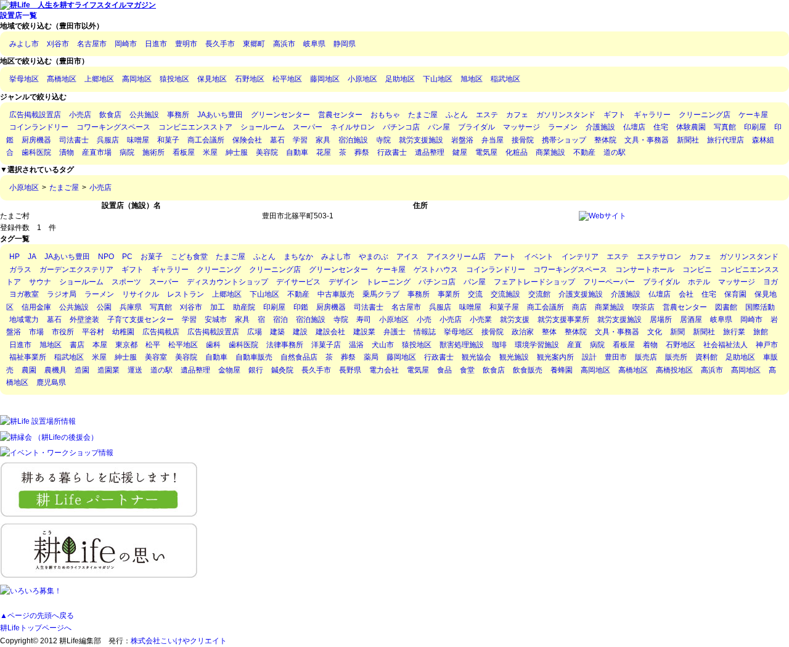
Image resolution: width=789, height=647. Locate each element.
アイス (407, 256)
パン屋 (439, 127)
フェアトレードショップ (534, 282)
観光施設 (514, 357)
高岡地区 (137, 79)
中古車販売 (335, 294)
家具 (323, 140)
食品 (444, 370)
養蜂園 (561, 370)
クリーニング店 (704, 114)
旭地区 (471, 79)
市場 (36, 332)
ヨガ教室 (24, 294)
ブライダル (476, 127)
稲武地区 (505, 79)
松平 (152, 344)
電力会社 (384, 370)
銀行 (255, 370)
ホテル (699, 282)
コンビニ (697, 269)
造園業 (108, 370)
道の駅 (614, 152)
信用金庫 (36, 307)
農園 (29, 370)
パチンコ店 (401, 127)
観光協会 (476, 357)
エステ (487, 114)
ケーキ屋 (753, 114)
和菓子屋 (504, 307)
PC (127, 256)
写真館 (725, 127)
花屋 (323, 152)
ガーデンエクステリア (76, 269)
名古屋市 (92, 43)
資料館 (706, 357)
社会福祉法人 (725, 344)
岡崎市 (126, 43)
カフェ (517, 114)
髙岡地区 (746, 370)
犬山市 (383, 344)
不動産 (584, 152)
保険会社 (247, 140)
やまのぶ (373, 256)
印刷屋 (755, 127)
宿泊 (280, 319)
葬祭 (361, 152)
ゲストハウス (436, 269)
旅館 (760, 332)
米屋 (210, 152)
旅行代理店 (725, 140)
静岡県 (344, 43)
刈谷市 (58, 43)
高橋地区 (633, 370)
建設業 (364, 332)
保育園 (735, 294)
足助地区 (400, 79)
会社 (686, 294)
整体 (549, 332)
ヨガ (770, 282)
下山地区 (437, 79)
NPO (106, 256)
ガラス (20, 269)
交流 (475, 294)
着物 (650, 344)
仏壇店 (634, 127)
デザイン (343, 282)
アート (505, 256)
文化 (654, 332)
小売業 (481, 319)
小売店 (80, 114)
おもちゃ (385, 114)
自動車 (297, 152)
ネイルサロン (352, 127)
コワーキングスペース (113, 127)
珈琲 (499, 344)
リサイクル (140, 294)
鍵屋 (459, 152)
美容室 (156, 357)
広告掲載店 (160, 332)
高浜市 (284, 43)
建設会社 (330, 332)
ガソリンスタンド (565, 114)
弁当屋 (492, 140)
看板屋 (184, 152)
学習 (300, 140)
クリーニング (219, 269)
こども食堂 (189, 256)
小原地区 (362, 79)
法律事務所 (284, 344)
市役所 (63, 332)
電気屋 (486, 152)
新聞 (677, 332)
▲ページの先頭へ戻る (37, 615)
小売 (424, 319)
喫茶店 (643, 307)
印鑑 (300, 307)
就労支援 (514, 319)
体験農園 (691, 127)
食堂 (467, 370)
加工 (217, 307)
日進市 (156, 43)
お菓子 (152, 256)
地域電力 (24, 319)
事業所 (449, 294)
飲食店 (110, 114)
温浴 (356, 344)
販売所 (676, 357)
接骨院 (523, 140)
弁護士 (394, 332)
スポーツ (126, 282)
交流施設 (505, 294)
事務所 (178, 114)
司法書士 (74, 140)
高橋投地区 (674, 370)
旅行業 (734, 332)
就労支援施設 (421, 140)
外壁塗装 (84, 319)
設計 (589, 357)
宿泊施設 (353, 140)
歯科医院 (36, 152)
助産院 (244, 307)
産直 (574, 344)
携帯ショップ (564, 140)
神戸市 (767, 344)
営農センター (340, 114)
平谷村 (93, 332)
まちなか (298, 256)
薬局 (371, 357)
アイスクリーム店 (456, 256)
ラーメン (563, 127)
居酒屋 (691, 319)
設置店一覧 (18, 15)
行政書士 (392, 152)
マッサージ (521, 127)
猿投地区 (174, 79)
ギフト (614, 114)
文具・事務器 (646, 140)
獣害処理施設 (461, 344)
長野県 (350, 370)
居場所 (661, 319)
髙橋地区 (61, 79)
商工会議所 (205, 140)
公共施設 (144, 114)
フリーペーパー (609, 282)
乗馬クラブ (380, 294)
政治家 (523, 332)
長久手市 (220, 43)
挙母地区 (24, 79)
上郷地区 (99, 79)
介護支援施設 (580, 294)
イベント (539, 256)
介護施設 (600, 127)
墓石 (277, 140)
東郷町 (254, 43)
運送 (135, 370)
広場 (254, 332)
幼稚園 (123, 332)
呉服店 (108, 140)
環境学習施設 (537, 344)
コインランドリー (38, 127)
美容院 (267, 152)
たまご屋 (423, 114)
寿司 (363, 319)
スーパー (307, 127)
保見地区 (212, 79)
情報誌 (425, 332)
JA (32, 256)
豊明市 (186, 43)
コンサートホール (644, 269)
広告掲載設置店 (35, 114)
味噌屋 (138, 140)
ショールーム (262, 127)
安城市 (216, 319)
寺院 (383, 140)
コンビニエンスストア (195, 127)
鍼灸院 (282, 370)
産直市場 (97, 152)
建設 (300, 332)
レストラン (185, 294)
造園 (82, 370)
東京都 (126, 344)
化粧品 (516, 152)
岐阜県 (314, 43)
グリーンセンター (280, 114)
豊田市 (616, 357)
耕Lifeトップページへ (36, 628)
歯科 (213, 344)
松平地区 (287, 79)
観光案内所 (555, 357)
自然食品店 (298, 357)
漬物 (66, 152)
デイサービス (298, 282)
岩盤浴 (462, 140)
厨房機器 (36, 140)
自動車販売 (253, 357)
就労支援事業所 (563, 319)
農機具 (55, 370)
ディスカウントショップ (227, 282)
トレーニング (388, 282)
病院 (127, 152)
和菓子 (168, 140)
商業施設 (550, 152)
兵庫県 (131, 307)
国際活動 (760, 307)
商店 (579, 307)
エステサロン (659, 256)
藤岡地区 (325, 79)
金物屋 (229, 370)
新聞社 (688, 140)
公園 (104, 307)
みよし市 (24, 43)
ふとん (457, 114)
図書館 (726, 307)
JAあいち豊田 (220, 114)
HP (14, 256)
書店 (77, 344)
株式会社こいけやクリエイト (179, 641)
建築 (277, 332)
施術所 (153, 152)
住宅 (660, 127)
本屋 (99, 344)
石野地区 (249, 79)
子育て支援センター (140, 319)
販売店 (646, 357)
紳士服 (237, 152)
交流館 (539, 294)
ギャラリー (652, 114)
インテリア (580, 256)
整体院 (605, 140)
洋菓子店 (326, 344)
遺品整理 (429, 152)
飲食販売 (527, 370)
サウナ (40, 282)
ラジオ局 (61, 294)
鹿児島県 (51, 382)
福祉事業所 (27, 357)
